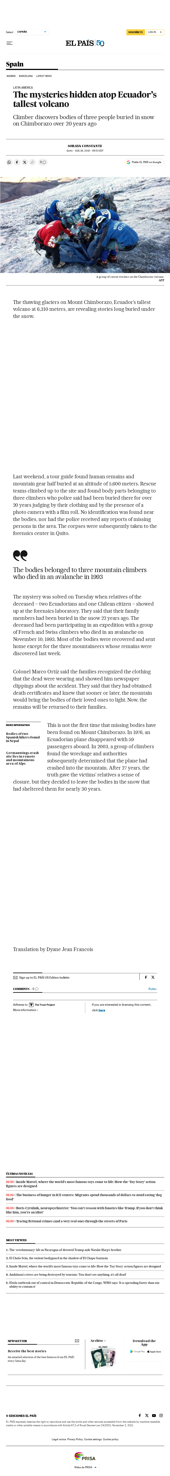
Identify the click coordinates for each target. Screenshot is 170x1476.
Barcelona (26, 76)
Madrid (11, 76)
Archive (97, 1340)
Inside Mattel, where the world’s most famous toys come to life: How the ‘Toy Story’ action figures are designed (85, 1266)
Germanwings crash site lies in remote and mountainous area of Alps (22, 758)
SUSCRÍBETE (135, 32)
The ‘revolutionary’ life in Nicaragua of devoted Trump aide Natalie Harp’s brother (65, 1250)
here (102, 1010)
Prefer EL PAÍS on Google (146, 162)
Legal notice (59, 1439)
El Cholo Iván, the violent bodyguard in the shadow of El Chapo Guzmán (58, 1258)
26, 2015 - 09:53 (89, 150)
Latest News (44, 76)
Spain (15, 64)
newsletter (17, 1341)
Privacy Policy (75, 1439)
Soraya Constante (85, 146)
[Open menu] (9, 43)
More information (24, 1010)
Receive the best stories (27, 1351)
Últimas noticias (19, 1173)
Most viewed (16, 1240)
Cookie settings (93, 1439)
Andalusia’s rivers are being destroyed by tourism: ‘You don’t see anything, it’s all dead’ (67, 1274)
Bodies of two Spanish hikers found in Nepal (23, 737)
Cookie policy (110, 1439)
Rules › (153, 989)
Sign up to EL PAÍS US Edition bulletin (44, 977)
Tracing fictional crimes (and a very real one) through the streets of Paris (72, 1221)
